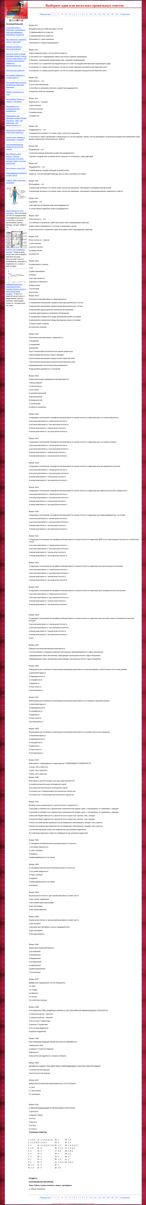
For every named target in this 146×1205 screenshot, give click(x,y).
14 (108, 14)
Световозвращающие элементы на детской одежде (14, 147)
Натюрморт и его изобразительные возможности (13, 108)
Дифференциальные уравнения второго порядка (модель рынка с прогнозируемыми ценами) (16, 289)
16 (116, 14)
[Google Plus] (22, 20)
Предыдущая (45, 14)
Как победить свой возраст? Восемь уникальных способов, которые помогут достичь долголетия (16, 158)
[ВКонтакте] (10, 20)
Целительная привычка (15, 70)
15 (112, 14)
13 (104, 14)
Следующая (125, 14)
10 (91, 14)
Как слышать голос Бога (15, 168)
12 (99, 14)
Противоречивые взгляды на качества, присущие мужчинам (16, 85)
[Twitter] (13, 20)
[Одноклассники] (15, 20)
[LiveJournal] (20, 20)
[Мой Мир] (17, 20)
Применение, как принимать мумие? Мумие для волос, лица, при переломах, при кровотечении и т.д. (16, 120)
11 (95, 14)
